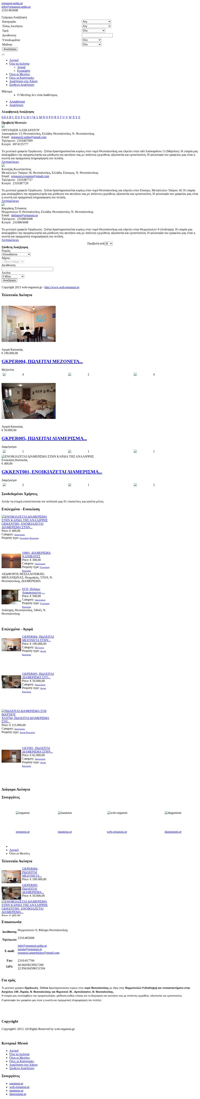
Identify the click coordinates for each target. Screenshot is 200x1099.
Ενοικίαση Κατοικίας (29, 538)
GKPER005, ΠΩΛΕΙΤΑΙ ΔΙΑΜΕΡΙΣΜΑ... (44, 438)
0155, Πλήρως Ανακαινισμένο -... (33, 590)
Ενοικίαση (23, 70)
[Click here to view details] (27, 520)
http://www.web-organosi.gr (62, 287)
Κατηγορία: (9, 21)
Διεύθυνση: (9, 35)
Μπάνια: (7, 44)
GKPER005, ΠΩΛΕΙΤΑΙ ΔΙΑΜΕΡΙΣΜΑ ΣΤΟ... (38, 675)
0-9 (4, 117)
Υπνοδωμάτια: (11, 40)
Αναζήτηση (16, 105)
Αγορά (21, 67)
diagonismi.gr (173, 831)
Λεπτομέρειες (10, 161)
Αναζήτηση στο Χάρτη (23, 81)
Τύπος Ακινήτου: (12, 26)
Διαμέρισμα (19, 534)
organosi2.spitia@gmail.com (28, 137)
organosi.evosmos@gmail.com (30, 176)
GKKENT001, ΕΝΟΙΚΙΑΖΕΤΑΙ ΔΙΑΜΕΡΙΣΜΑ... (52, 471)
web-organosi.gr (117, 831)
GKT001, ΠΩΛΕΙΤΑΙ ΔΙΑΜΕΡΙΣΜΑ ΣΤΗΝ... (37, 749)
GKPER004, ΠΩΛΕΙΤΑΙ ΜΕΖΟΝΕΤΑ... (42, 361)
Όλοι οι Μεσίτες (19, 74)
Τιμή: (5, 30)
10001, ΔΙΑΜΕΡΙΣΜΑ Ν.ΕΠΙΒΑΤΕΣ (36, 554)
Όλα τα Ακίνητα (19, 63)
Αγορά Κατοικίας (27, 732)
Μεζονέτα (39, 647)
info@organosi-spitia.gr (16, 6)
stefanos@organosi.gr (24, 215)
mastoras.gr (65, 831)
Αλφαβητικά (17, 101)
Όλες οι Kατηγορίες (21, 77)
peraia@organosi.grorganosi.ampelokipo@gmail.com (38, 951)
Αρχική (14, 60)
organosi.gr (23, 831)
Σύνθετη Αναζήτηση (21, 84)
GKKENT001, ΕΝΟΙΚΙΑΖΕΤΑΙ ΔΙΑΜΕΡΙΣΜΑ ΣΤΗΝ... (22, 525)
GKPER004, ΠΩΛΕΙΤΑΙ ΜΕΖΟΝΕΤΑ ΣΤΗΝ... (38, 638)
